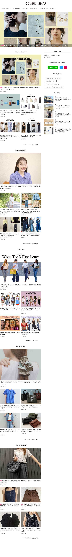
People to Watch (20, 150)
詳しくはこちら (47, 57)
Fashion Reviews (21, 445)
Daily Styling (20, 346)
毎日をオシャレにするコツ (53, 84)
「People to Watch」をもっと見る (30, 243)
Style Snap (20, 249)
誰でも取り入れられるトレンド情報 (55, 87)
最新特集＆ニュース (51, 81)
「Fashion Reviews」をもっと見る (30, 538)
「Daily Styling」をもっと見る (31, 439)
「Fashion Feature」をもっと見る (30, 144)
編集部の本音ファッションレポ (54, 78)
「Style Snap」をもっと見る (31, 340)
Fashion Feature (20, 52)
